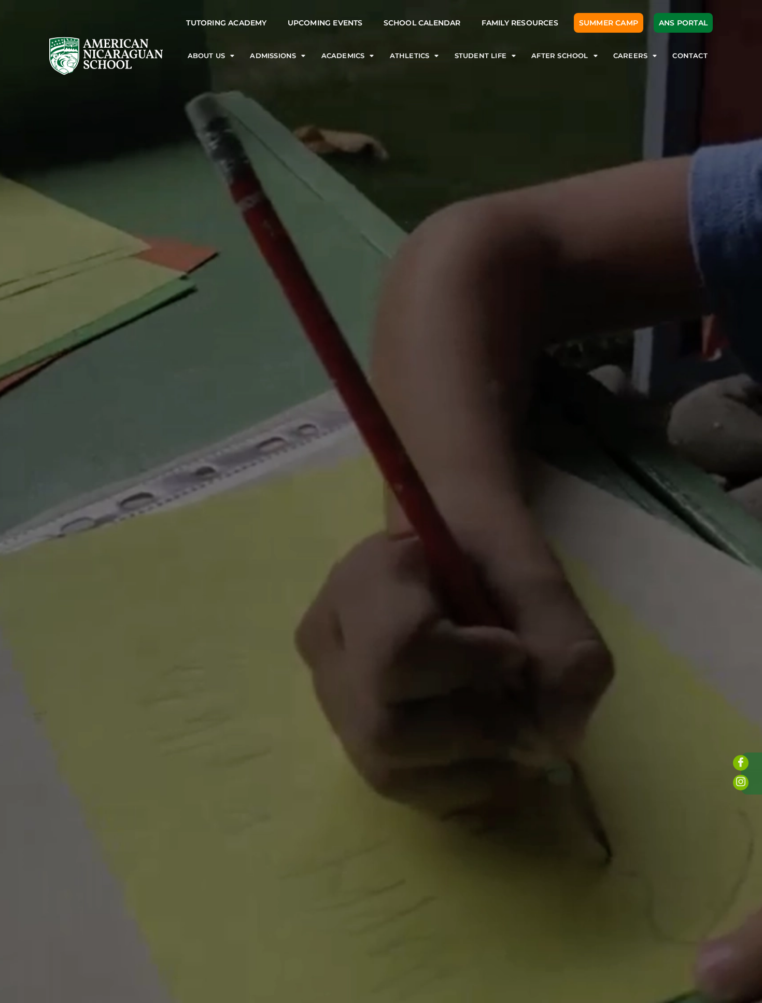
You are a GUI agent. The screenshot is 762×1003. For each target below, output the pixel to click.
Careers (630, 56)
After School (559, 56)
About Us (206, 56)
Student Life (480, 56)
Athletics (410, 56)
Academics (343, 56)
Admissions (273, 56)
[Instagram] (741, 782)
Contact (689, 56)
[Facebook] (741, 763)
